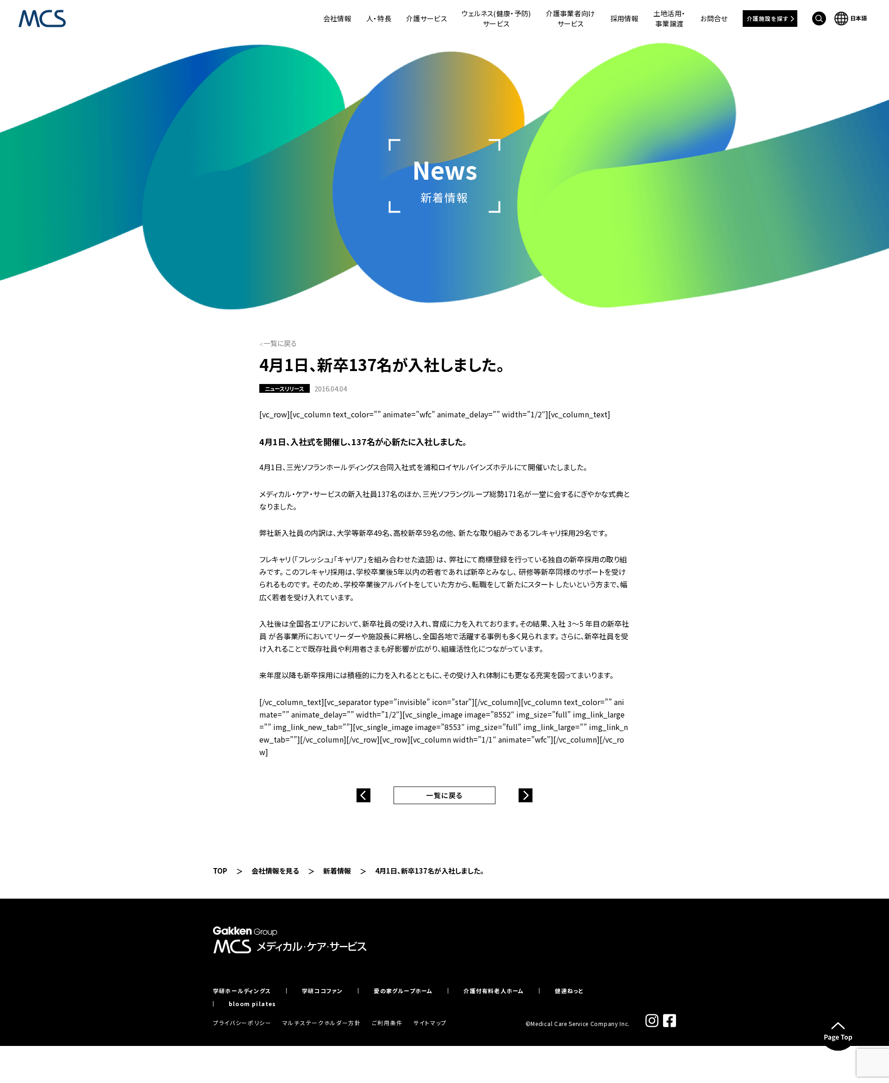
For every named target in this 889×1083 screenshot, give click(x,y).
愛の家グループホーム (403, 991)
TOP (220, 870)
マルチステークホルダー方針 (321, 1022)
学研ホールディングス (242, 991)
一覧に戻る (280, 343)
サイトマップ (430, 1022)
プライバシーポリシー (242, 1022)
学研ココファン (322, 991)
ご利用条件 (387, 1022)
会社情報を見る (275, 870)
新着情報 (337, 870)
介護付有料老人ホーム (493, 991)
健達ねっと (569, 991)
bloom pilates (252, 1004)
